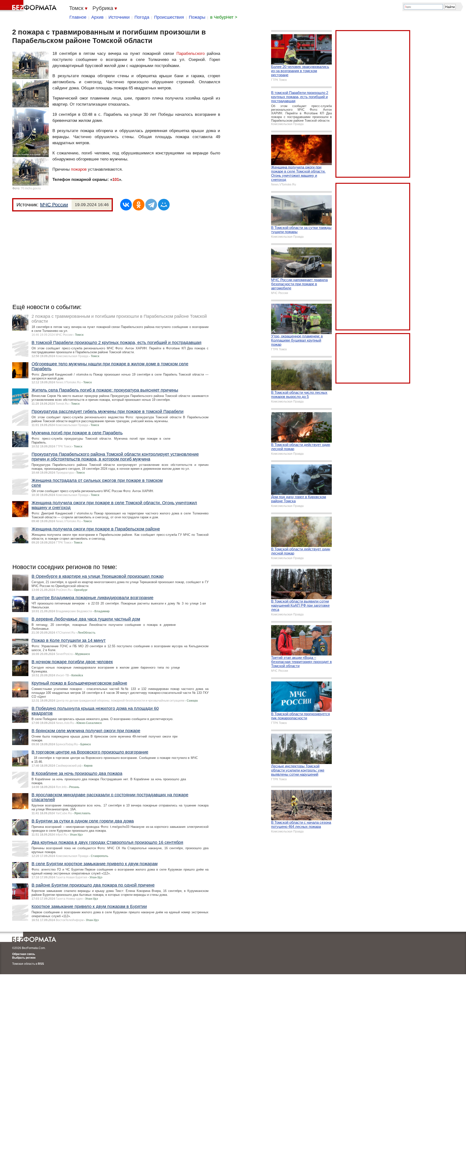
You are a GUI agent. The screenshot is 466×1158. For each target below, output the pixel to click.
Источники (119, 17)
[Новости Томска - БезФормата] (29, 6)
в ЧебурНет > (223, 17)
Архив (97, 17)
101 (115, 179)
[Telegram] (151, 204)
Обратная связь (23, 954)
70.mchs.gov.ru (31, 188)
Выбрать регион (23, 957)
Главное (77, 17)
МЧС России (54, 204)
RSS (41, 963)
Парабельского (190, 53)
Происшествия (169, 17)
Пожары (197, 17)
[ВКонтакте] (126, 204)
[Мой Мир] (164, 204)
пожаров (79, 169)
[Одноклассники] (138, 204)
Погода (141, 17)
